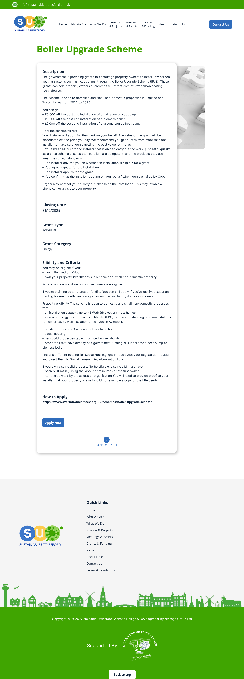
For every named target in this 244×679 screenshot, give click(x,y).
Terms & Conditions (100, 570)
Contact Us (94, 563)
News (162, 24)
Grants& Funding (148, 24)
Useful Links (177, 24)
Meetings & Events (99, 537)
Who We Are (78, 24)
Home (63, 24)
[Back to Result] (107, 440)
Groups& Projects (115, 24)
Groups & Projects (99, 530)
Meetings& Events (132, 24)
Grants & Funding (99, 543)
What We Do (98, 24)
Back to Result (106, 445)
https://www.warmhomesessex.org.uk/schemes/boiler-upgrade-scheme (97, 402)
